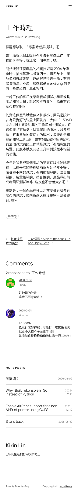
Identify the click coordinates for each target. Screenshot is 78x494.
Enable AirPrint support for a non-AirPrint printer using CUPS (32, 408)
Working (35, 37)
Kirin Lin (12, 6)
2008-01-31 (25, 280)
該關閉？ (12, 379)
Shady (22, 285)
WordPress (66, 486)
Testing (12, 216)
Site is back (14, 421)
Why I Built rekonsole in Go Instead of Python (26, 392)
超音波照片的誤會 (14, 241)
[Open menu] (70, 6)
